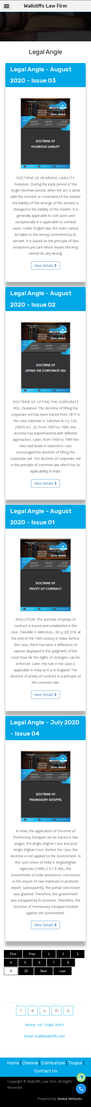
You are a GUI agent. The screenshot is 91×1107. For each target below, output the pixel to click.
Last (62, 971)
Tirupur (75, 1063)
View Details (44, 265)
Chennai (30, 1063)
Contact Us (45, 1071)
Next (43, 971)
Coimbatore (53, 1063)
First (13, 954)
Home (13, 1063)
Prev (32, 954)
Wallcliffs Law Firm (45, 6)
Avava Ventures (70, 1098)
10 (26, 971)
